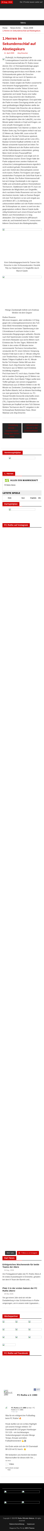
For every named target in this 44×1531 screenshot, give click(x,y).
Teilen (9, 1469)
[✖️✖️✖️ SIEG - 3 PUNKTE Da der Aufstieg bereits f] (11, 1209)
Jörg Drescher (22, 53)
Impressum (31, 1524)
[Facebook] (20, 6)
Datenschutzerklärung (16, 1524)
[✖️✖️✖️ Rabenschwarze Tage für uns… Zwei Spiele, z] (32, 636)
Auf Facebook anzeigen (12, 1468)
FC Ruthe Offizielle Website (24, 1518)
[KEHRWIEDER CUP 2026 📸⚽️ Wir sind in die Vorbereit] (11, 1044)
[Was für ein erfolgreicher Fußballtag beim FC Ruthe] (11, 585)
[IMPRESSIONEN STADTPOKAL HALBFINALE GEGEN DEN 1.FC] (32, 923)
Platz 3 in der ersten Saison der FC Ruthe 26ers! (19, 1289)
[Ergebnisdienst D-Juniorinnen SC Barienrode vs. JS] (32, 1083)
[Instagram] (23, 6)
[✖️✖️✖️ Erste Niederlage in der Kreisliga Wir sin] (11, 796)
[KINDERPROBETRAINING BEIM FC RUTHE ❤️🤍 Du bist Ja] (32, 1200)
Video (11, 1464)
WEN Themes (29, 1528)
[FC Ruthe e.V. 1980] (8, 1393)
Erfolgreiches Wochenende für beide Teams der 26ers (20, 1265)
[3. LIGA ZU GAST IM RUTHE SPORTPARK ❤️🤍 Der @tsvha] (11, 902)
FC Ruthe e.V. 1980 (18, 1408)
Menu (23, 23)
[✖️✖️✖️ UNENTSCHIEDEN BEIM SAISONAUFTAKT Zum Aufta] (32, 786)
